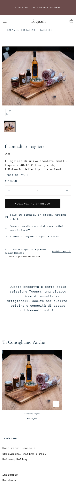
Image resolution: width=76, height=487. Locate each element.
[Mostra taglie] (56, 404)
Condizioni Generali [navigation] (19, 448)
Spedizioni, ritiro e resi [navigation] (24, 454)
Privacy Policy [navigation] (14, 459)
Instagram (10, 474)
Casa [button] (10, 30)
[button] (4, 21)
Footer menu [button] (11, 438)
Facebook (9, 480)
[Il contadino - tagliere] (32, 380)
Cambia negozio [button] (61, 251)
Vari (7, 153)
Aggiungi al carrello (32, 203)
